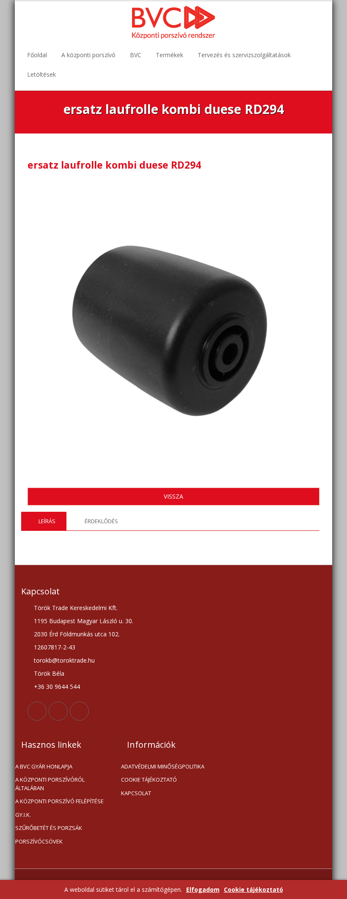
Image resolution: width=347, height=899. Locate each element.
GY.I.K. (23, 815)
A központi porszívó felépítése (59, 801)
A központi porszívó (88, 55)
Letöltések (41, 74)
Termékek (169, 55)
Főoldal (37, 55)
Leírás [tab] (47, 521)
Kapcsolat (136, 793)
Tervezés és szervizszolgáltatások (244, 55)
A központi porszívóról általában (50, 784)
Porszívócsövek (39, 841)
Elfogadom (203, 889)
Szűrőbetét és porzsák (48, 828)
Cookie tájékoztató (253, 889)
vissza (173, 496)
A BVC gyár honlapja (43, 766)
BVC (135, 55)
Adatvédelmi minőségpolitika (162, 766)
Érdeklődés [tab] (101, 521)
